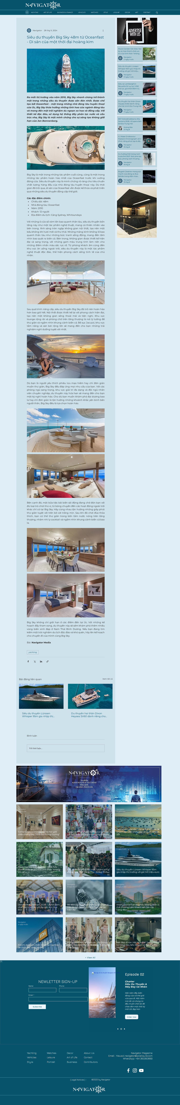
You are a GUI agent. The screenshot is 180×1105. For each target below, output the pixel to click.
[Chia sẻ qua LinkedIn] (41, 661)
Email (31, 995)
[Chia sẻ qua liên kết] (47, 661)
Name (31, 986)
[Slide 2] (120, 1028)
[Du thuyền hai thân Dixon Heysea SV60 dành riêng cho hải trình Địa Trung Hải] (90, 696)
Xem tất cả (108, 679)
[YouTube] (141, 1070)
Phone (61, 986)
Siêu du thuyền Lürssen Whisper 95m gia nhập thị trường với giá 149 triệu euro (38, 715)
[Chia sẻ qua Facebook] (28, 661)
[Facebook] (128, 1070)
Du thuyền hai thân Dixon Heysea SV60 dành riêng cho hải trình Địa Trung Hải (88, 715)
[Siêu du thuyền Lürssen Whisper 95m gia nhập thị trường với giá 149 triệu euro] (41, 696)
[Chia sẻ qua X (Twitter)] (34, 661)
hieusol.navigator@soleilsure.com (134, 1055)
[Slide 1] (124, 1029)
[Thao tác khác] (103, 30)
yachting (33, 652)
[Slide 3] (117, 1028)
